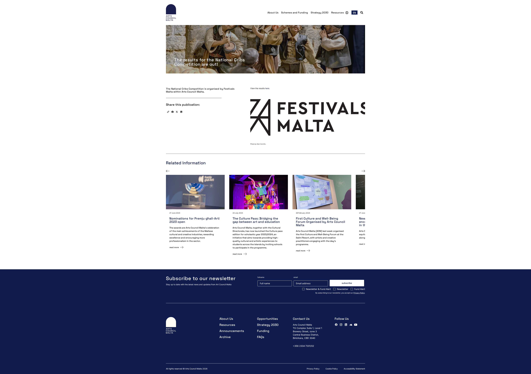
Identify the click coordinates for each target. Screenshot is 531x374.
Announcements (231, 331)
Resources (337, 12)
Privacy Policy (359, 293)
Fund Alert (359, 289)
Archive (225, 337)
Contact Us (301, 319)
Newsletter (342, 289)
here (267, 88)
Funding (263, 331)
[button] (168, 112)
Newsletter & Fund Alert (318, 289)
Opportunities (267, 318)
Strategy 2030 (319, 12)
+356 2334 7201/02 (303, 346)
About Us (272, 12)
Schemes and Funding (294, 12)
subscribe (347, 283)
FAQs (260, 337)
